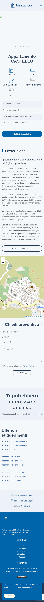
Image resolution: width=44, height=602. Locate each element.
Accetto (9, 596)
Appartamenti (22, 551)
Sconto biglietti (32, 85)
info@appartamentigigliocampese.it (25, 571)
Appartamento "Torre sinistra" (13, 472)
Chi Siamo (22, 548)
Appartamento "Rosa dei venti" (14, 476)
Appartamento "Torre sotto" (12, 461)
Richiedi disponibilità (22, 134)
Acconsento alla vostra (18, 366)
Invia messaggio (22, 373)
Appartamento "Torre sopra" (13, 465)
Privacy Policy (28, 366)
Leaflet (29, 317)
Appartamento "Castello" (11, 480)
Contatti (22, 557)
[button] (41, 5)
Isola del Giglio (22, 554)
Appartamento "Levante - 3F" (13, 457)
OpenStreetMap (38, 317)
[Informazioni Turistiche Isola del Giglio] (22, 506)
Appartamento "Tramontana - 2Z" (15, 445)
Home (22, 545)
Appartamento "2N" (9, 449)
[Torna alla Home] (22, 5)
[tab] (15, 46)
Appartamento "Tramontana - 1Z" (15, 441)
